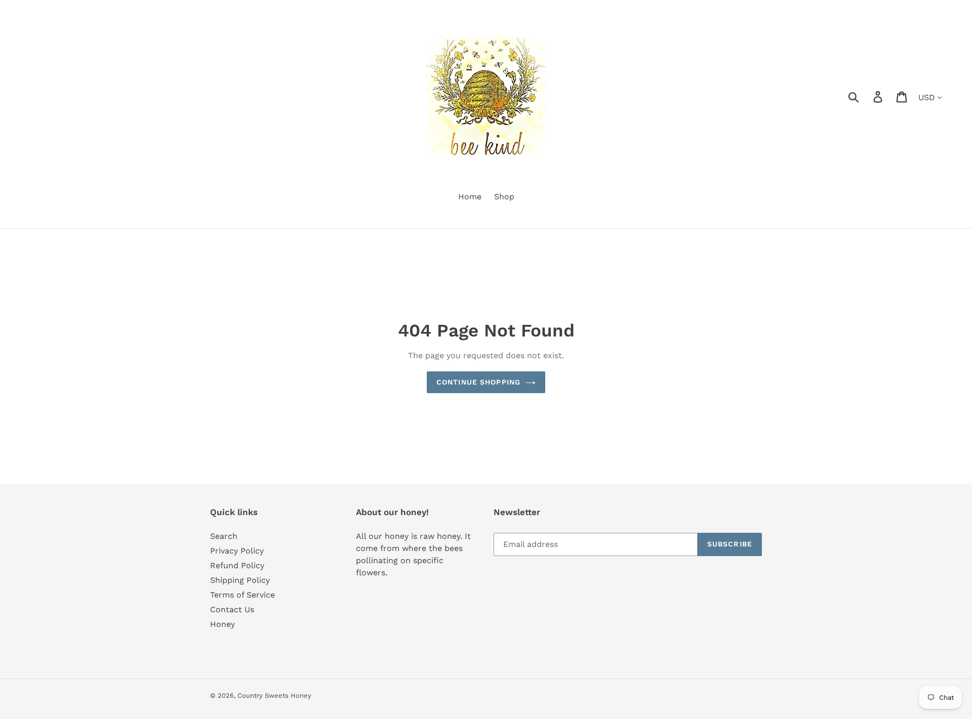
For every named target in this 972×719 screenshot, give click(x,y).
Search (223, 536)
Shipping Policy (240, 580)
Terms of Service (242, 595)
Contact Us (232, 609)
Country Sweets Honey (274, 695)
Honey (222, 624)
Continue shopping (478, 382)
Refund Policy (237, 565)
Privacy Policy (237, 551)
